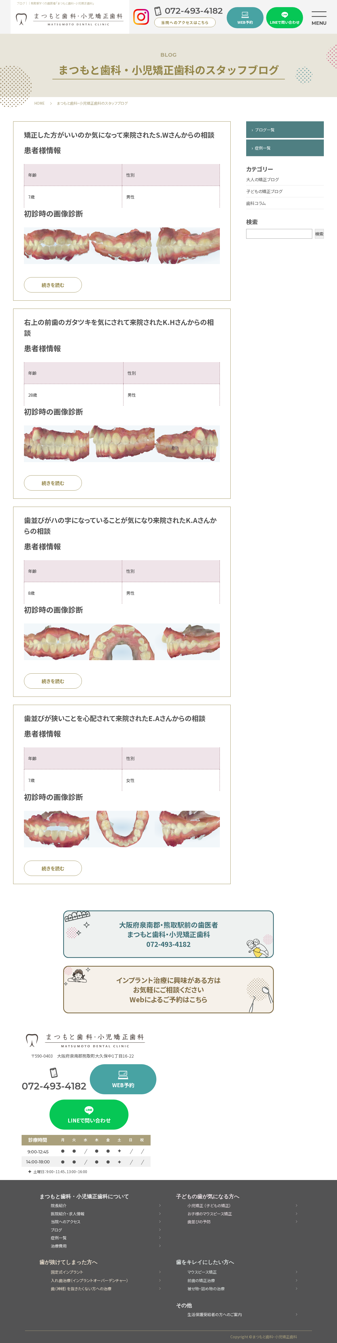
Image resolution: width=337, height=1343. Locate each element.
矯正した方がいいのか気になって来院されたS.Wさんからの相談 (119, 135)
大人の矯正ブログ (262, 179)
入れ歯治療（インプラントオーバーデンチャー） (89, 1280)
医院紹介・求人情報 (68, 1213)
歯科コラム (256, 203)
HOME (39, 103)
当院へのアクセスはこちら (185, 22)
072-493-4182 (194, 11)
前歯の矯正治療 (201, 1280)
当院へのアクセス (65, 1221)
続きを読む (53, 284)
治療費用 (59, 1246)
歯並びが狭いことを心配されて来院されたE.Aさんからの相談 (114, 718)
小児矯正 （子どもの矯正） (209, 1205)
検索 (319, 234)
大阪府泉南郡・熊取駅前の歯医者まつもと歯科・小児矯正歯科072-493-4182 (168, 934)
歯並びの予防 (199, 1221)
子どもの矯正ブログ (264, 191)
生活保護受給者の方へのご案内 (214, 1314)
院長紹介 (59, 1205)
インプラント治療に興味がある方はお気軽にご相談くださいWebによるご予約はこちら (168, 989)
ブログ (56, 1229)
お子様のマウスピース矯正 (209, 1213)
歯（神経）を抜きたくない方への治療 (81, 1288)
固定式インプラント (67, 1272)
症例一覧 (263, 148)
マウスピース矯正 (202, 1272)
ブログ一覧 (265, 129)
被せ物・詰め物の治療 (206, 1288)
